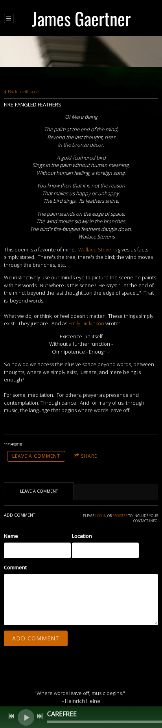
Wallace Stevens (97, 249)
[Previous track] (11, 716)
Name (11, 535)
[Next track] (39, 716)
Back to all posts (23, 91)
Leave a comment (36, 456)
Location (82, 535)
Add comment (35, 638)
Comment (15, 567)
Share (89, 456)
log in (101, 515)
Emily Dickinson (86, 323)
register (119, 515)
